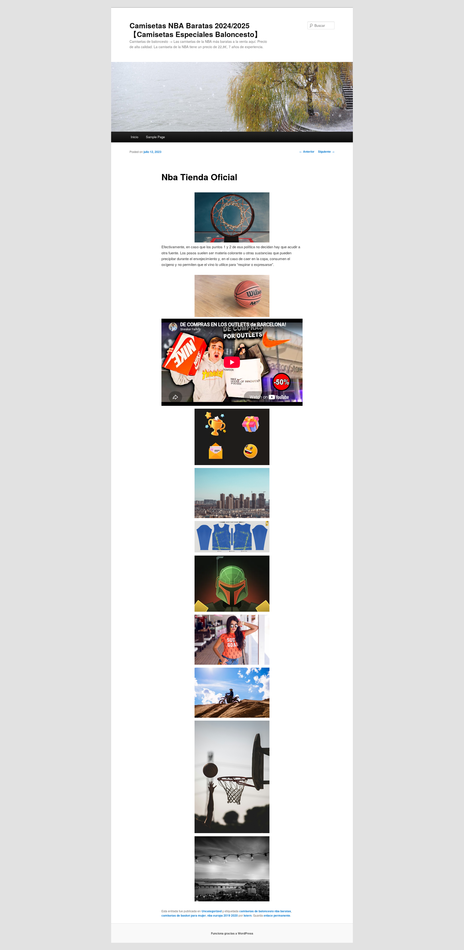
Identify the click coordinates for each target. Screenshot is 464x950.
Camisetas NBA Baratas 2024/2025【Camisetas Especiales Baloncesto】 (195, 29)
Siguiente (326, 151)
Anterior (306, 151)
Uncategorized (212, 911)
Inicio (134, 137)
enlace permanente (277, 915)
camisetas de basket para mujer (183, 915)
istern (248, 915)
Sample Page (155, 137)
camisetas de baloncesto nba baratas (265, 911)
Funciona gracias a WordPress (232, 933)
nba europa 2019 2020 (222, 915)
